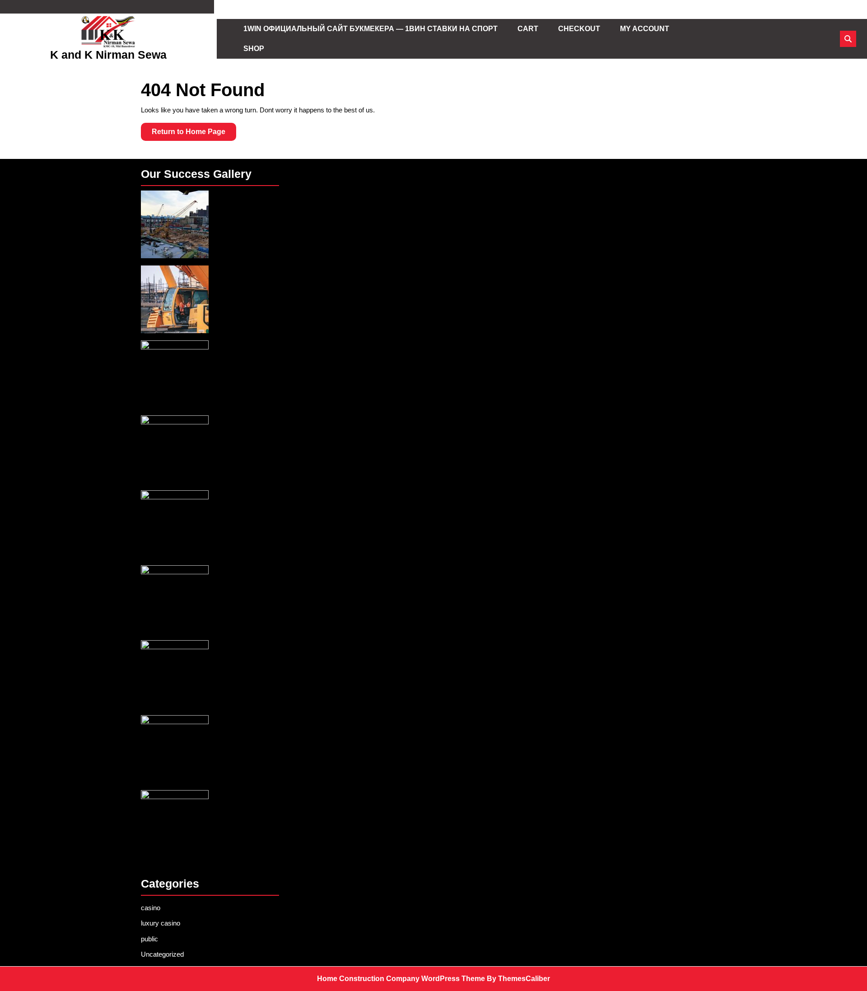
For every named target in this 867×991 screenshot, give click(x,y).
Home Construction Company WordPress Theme (401, 978)
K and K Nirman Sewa (108, 54)
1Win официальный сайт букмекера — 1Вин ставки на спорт (370, 29)
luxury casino (160, 923)
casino (150, 908)
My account (644, 29)
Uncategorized (162, 954)
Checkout (579, 29)
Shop (253, 48)
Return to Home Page (194, 134)
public (149, 939)
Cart (527, 29)
